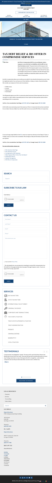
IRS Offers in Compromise (11, 159)
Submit (9, 205)
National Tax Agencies (10, 158)
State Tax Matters (14, 300)
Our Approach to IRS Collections (12, 153)
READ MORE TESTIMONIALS (26, 380)
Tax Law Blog (8, 399)
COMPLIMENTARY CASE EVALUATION (26, 12)
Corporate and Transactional (18, 312)
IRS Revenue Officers (10, 156)
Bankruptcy (12, 338)
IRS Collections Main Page (11, 150)
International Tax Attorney (17, 304)
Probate (11, 329)
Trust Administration (15, 325)
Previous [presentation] (44, 351)
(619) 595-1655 (9, 16)
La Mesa (6, 457)
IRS (21, 134)
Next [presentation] (47, 351)
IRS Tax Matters (13, 295)
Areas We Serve (8, 448)
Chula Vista (7, 458)
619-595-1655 (25, 103)
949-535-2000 (41, 103)
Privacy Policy (14, 261)
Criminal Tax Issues (14, 308)
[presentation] (14, 274)
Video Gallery (8, 401)
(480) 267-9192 (43, 16)
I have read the (11, 261)
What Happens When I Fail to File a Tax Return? (16, 154)
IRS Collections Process (10, 151)
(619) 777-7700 (26, 16)
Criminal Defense (13, 333)
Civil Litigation (13, 342)
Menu (27, 19)
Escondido (6, 460)
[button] (21, 377)
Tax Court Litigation (15, 317)
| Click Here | (28, 3)
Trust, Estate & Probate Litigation (19, 321)
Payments (7, 394)
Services (7, 396)
